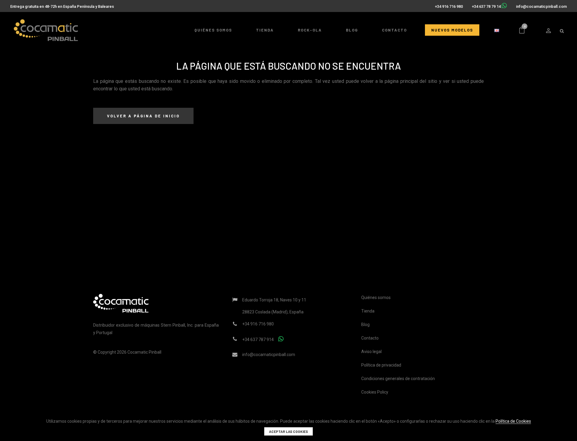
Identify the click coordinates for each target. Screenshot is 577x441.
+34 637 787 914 (258, 339)
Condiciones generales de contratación (398, 378)
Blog (365, 324)
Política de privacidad (381, 365)
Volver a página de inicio (143, 115)
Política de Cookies (513, 421)
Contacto (370, 338)
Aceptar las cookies (288, 431)
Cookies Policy (374, 392)
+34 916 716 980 (449, 6)
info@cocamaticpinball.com (541, 6)
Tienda (367, 311)
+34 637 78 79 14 (486, 6)
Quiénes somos (376, 297)
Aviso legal (371, 351)
